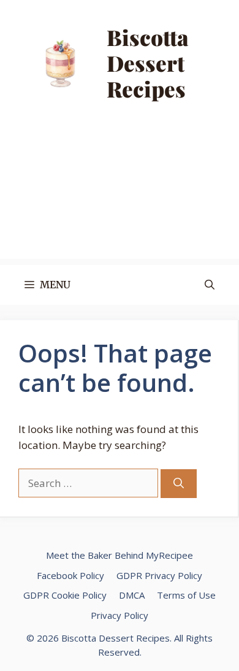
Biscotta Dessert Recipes (148, 63)
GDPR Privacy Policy (159, 575)
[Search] (179, 484)
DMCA (132, 595)
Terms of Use (186, 595)
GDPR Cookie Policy (65, 595)
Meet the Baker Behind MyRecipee (119, 555)
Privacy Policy (119, 615)
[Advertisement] (119, 195)
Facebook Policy (70, 575)
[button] (209, 285)
